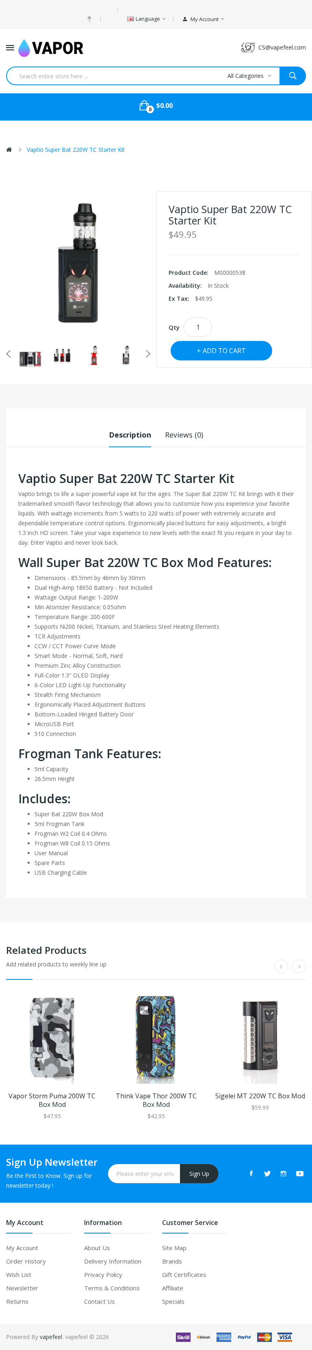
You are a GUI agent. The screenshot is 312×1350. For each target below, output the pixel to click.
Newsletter (22, 1288)
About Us (97, 1248)
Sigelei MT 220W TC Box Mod (260, 1096)
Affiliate (172, 1288)
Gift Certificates (184, 1274)
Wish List (18, 1274)
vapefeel (51, 1337)
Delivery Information (112, 1261)
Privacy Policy (103, 1274)
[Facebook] (251, 1173)
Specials (173, 1301)
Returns (17, 1301)
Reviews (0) (184, 435)
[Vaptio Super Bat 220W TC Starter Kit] (30, 355)
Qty (174, 327)
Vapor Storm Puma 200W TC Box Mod (52, 1100)
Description (130, 435)
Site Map (174, 1248)
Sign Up (199, 1173)
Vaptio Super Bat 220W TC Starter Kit (76, 149)
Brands (172, 1261)
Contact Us (99, 1301)
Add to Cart (224, 350)
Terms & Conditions (112, 1288)
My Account (22, 1248)
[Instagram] (283, 1173)
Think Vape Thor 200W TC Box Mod (156, 1100)
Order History (26, 1261)
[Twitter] (267, 1173)
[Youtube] (300, 1173)
